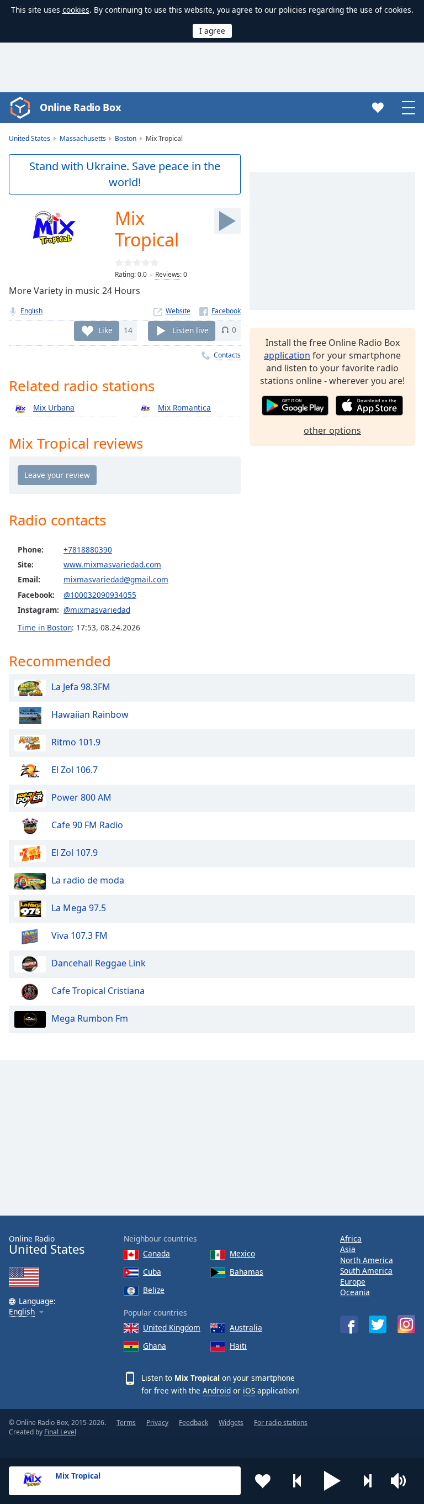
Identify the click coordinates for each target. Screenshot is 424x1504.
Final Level (60, 1432)
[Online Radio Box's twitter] (377, 1324)
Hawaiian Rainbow (90, 714)
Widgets (231, 1422)
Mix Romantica (184, 407)
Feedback (193, 1422)
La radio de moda (87, 880)
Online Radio (46, 1245)
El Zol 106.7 (74, 770)
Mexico (242, 1253)
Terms (126, 1422)
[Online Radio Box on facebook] (349, 1324)
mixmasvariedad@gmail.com (115, 579)
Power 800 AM (81, 797)
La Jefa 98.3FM (80, 687)
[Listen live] (227, 221)
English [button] (22, 1312)
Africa (351, 1238)
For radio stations (281, 1422)
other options (332, 430)
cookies (75, 9)
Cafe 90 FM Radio (87, 825)
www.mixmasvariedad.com (112, 564)
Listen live (190, 329)
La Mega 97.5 (78, 908)
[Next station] (367, 1481)
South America (366, 1270)
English (31, 310)
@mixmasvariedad (96, 609)
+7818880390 (87, 549)
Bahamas (246, 1271)
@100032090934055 (99, 595)
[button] (332, 1481)
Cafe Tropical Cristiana (98, 991)
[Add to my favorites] (263, 1481)
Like (105, 329)
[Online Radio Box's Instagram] (406, 1324)
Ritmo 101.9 (75, 742)
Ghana (154, 1345)
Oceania (355, 1292)
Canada (156, 1253)
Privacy (157, 1422)
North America (366, 1260)
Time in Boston (45, 627)
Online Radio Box (80, 107)
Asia (348, 1249)
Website (178, 310)
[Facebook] (220, 310)
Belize (154, 1290)
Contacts (227, 355)
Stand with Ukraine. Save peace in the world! (124, 174)
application (287, 355)
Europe (352, 1281)
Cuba (152, 1271)
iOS (249, 1390)
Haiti (238, 1345)
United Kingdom (171, 1327)
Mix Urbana (54, 407)
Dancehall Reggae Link (98, 963)
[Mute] (402, 1481)
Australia (246, 1327)
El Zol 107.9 (74, 852)
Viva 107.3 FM (79, 935)
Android (217, 1390)
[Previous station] (297, 1481)
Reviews (167, 274)
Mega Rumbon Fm (89, 1018)
